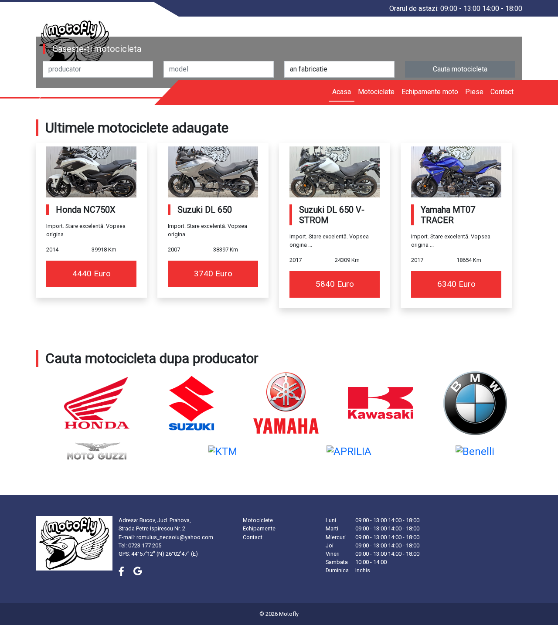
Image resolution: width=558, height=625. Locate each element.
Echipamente (259, 528)
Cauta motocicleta (460, 69)
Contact (502, 92)
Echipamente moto (429, 92)
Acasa (341, 92)
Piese (474, 92)
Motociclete (376, 92)
